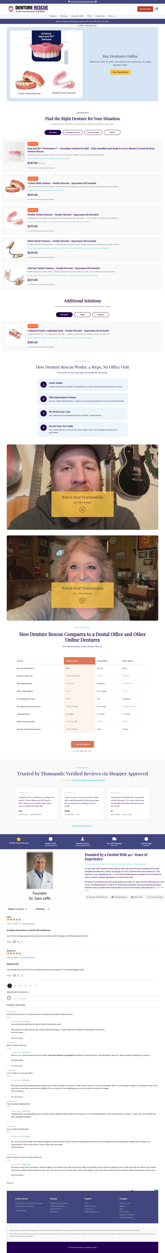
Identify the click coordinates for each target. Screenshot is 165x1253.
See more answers (17, 1038)
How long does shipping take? (18, 1104)
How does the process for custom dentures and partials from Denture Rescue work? (40, 1014)
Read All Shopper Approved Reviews (89, 780)
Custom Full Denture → (58, 1206)
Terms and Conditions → (128, 1215)
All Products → (55, 1212)
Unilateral (100, 315)
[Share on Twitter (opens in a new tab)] (18, 942)
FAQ (89, 16)
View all (10, 1183)
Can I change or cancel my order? (20, 1073)
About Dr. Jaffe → (126, 1203)
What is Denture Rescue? (17, 1045)
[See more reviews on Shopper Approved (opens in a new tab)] (22, 942)
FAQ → (87, 1203)
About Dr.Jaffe (77, 16)
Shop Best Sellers (145, 9)
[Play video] (82, 509)
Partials (112, 132)
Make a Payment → (91, 1206)
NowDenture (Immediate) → (60, 1203)
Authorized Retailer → (127, 1217)
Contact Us (99, 16)
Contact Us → (90, 1209)
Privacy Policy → (125, 1212)
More (110, 16)
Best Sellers (53, 132)
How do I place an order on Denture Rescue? (24, 1157)
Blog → (122, 1209)
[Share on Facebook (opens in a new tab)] (14, 942)
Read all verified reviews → (82, 826)
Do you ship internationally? (18, 1129)
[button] (12, 1035)
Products (53, 16)
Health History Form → (93, 1212)
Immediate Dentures (73, 132)
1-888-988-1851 (21, 1211)
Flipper (82, 315)
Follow (9, 1017)
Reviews (64, 16)
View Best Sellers (120, 72)
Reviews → (123, 1206)
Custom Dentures (93, 132)
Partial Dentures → (56, 1209)
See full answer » (17, 1032)
